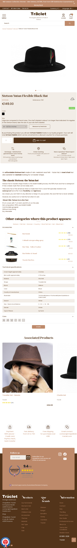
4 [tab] (39, 90)
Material (24, 521)
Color (4, 111)
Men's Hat (24, 509)
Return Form (15, 8)
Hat (53, 224)
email (69, 155)
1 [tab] (35, 90)
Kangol (43, 510)
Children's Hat (26, 512)
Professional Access (66, 521)
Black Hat (59, 224)
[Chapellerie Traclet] (38, 14)
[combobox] (15, 127)
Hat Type (24, 524)
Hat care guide (12, 161)
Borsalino (44, 514)
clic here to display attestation (57, 485)
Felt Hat (22, 224)
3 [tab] (38, 90)
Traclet (43, 523)
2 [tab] (37, 90)
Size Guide (63, 518)
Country (37, 224)
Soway (43, 517)
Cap (22, 528)
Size (3, 118)
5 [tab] (41, 90)
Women (30, 224)
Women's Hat (26, 506)
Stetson (5, 100)
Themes (24, 518)
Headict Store (64, 533)
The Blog (25, 8)
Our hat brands (26, 503)
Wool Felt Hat (46, 224)
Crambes (44, 520)
